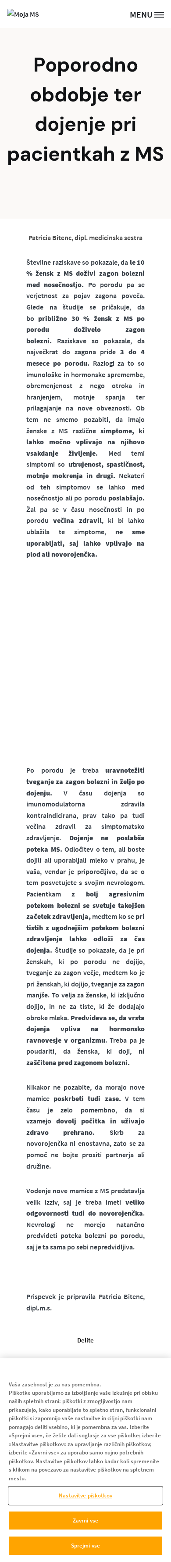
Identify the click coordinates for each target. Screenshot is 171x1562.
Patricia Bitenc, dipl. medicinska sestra (85, 237)
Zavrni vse (85, 1520)
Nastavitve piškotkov (85, 1495)
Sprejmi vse (85, 1545)
